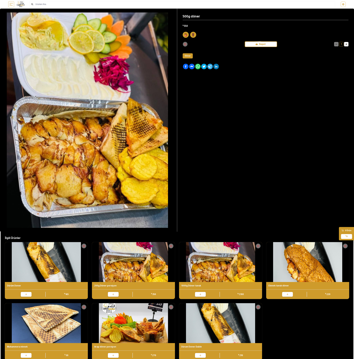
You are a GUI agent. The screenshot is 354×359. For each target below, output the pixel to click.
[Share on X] (204, 66)
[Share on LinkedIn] (216, 66)
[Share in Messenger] (192, 66)
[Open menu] (11, 4)
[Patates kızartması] (186, 35)
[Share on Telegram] (210, 66)
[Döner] (193, 35)
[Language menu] (343, 4)
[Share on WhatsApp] (198, 66)
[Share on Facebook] (185, 66)
